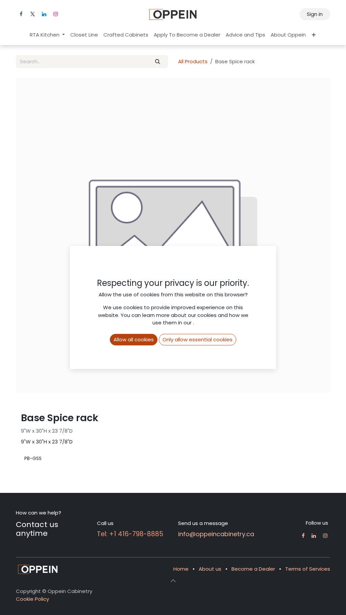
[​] (303, 535)
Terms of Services (307, 568)
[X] (32, 14)
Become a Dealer (253, 568)
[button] (173, 581)
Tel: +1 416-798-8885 (130, 534)
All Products (192, 61)
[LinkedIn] (44, 14)
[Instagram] (55, 14)
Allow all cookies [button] (134, 339)
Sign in (315, 14)
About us (210, 568)
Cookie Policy (32, 598)
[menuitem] (47, 35)
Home (181, 568)
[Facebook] (21, 14)
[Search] (158, 61)
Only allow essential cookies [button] (197, 339)
